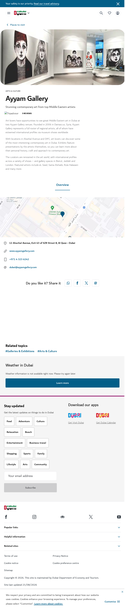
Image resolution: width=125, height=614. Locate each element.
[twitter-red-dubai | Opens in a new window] (86, 283)
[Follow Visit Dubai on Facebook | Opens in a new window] (6, 517)
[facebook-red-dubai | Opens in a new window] (77, 283)
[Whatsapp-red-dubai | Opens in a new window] (68, 283)
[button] (112, 601)
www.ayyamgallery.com (22, 251)
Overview (62, 185)
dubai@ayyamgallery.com (23, 267)
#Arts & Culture (47, 351)
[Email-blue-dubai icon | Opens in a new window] (95, 283)
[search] (101, 13)
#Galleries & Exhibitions (20, 351)
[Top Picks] (109, 13)
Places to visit (17, 25)
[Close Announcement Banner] (118, 4)
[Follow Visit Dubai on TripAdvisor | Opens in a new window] (62, 517)
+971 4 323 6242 (19, 259)
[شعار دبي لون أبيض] (14, 508)
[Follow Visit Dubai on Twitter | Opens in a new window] (91, 517)
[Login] (117, 13)
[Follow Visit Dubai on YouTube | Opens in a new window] (119, 517)
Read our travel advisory (46, 3)
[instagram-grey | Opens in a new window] (34, 517)
